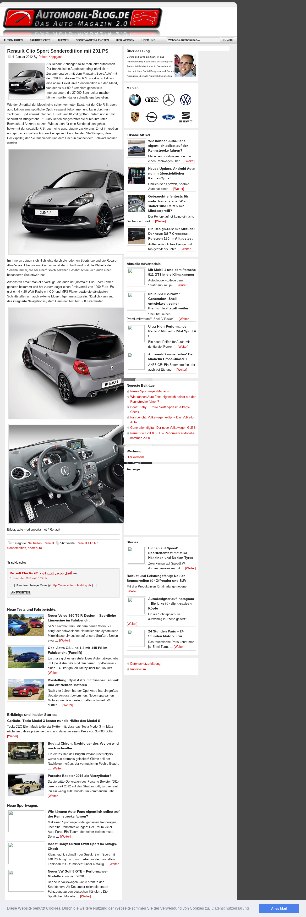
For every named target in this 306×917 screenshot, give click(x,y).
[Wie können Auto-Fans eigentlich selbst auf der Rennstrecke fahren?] (26, 822)
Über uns (148, 40)
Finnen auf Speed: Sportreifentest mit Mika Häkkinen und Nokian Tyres (170, 553)
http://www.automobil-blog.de (71, 585)
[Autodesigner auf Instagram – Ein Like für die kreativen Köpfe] (136, 607)
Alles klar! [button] (279, 908)
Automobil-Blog (115, 21)
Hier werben (125, 40)
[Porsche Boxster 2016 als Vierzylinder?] (26, 786)
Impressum (138, 669)
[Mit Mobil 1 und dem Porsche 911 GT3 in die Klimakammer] (136, 278)
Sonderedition (16, 548)
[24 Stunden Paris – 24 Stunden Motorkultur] (136, 639)
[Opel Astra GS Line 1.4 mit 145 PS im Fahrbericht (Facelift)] (26, 658)
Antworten (20, 592)
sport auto (35, 548)
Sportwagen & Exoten (92, 40)
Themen (63, 40)
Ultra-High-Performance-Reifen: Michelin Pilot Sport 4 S (172, 331)
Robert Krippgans (50, 57)
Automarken (13, 40)
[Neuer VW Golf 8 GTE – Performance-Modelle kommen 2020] (26, 882)
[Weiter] (64, 640)
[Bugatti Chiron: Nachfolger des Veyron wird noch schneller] (26, 754)
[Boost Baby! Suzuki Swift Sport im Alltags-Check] (26, 854)
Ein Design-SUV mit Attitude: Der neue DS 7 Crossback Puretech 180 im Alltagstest (171, 233)
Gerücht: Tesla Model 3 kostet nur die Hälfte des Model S (53, 721)
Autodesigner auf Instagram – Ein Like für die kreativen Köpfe (171, 603)
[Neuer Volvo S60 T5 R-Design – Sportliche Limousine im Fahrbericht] (26, 626)
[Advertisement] (162, 503)
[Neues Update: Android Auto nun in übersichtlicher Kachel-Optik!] (136, 177)
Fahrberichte (40, 40)
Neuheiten (35, 543)
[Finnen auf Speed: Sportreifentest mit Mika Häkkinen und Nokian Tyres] (136, 556)
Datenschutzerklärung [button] (230, 908)
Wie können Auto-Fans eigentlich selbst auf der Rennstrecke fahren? (168, 145)
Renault (49, 543)
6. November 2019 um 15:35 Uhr (29, 578)
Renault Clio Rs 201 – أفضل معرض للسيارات (41, 573)
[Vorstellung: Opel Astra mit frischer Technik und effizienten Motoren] (26, 691)
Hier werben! (135, 457)
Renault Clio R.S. (88, 543)
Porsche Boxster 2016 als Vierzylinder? (79, 776)
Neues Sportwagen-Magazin (149, 391)
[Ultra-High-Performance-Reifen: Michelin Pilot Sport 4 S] (136, 335)
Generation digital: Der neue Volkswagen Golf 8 (163, 427)
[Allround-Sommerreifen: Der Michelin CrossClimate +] (136, 362)
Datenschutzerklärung (145, 663)
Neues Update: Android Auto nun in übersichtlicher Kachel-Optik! (171, 173)
